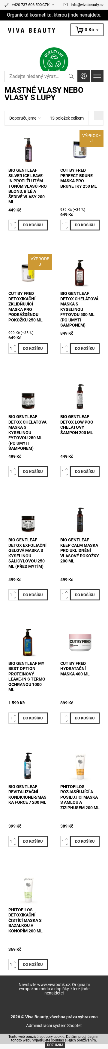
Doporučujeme (22, 118)
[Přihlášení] (83, 76)
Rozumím (55, 1045)
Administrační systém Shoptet (54, 1025)
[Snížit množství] (16, 227)
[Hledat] (71, 76)
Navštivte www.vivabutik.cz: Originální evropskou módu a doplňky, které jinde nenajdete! (54, 988)
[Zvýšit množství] (16, 222)
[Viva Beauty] (54, 30)
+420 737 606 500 (27, 4)
